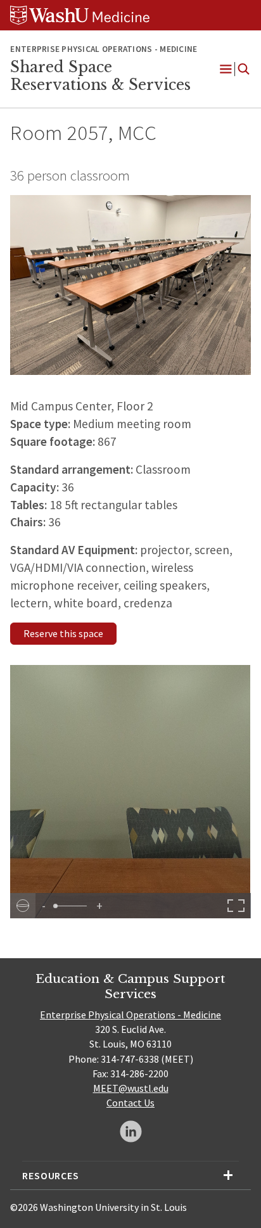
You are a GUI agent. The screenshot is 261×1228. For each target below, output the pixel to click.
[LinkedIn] (131, 1131)
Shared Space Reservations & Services (100, 76)
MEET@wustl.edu (131, 1088)
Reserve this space (63, 633)
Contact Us (130, 1102)
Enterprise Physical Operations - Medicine (130, 1014)
